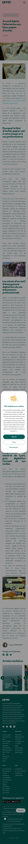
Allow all (14, 437)
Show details (14, 447)
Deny (14, 442)
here (16, 431)
